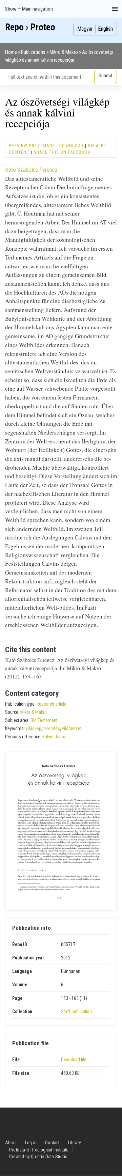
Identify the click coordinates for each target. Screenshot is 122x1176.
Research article (51, 704)
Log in (31, 1142)
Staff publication (76, 1011)
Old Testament (43, 720)
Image (48, 145)
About (11, 1142)
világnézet (71, 728)
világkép (33, 728)
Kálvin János (54, 736)
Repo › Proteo (30, 27)
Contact (52, 1142)
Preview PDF (23, 145)
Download (71, 145)
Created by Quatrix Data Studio (38, 1156)
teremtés (51, 728)
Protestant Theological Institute (38, 1150)
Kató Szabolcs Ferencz (31, 169)
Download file (73, 1059)
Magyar (85, 29)
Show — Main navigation (29, 9)
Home (11, 52)
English (105, 29)
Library (74, 1142)
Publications (33, 52)
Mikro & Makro (63, 52)
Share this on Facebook (62, 152)
